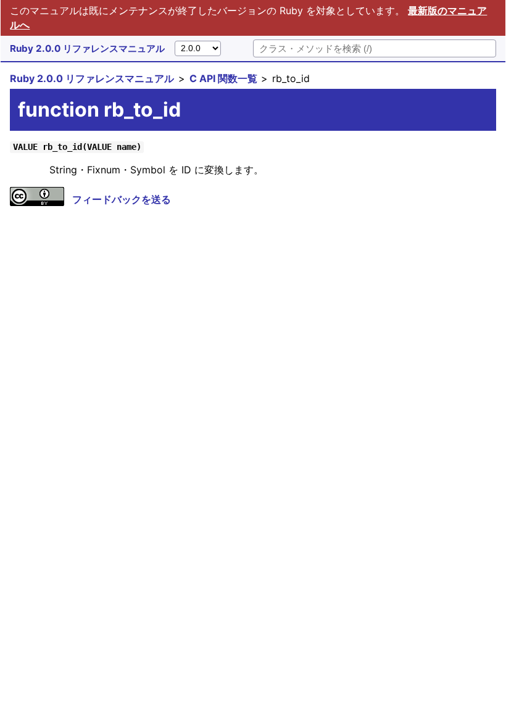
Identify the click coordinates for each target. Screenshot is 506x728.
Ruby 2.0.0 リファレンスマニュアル (87, 48)
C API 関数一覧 (223, 78)
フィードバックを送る (121, 199)
